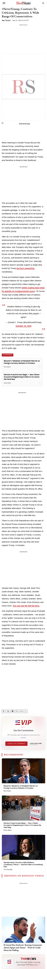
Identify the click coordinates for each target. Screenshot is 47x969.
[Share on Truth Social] (8, 711)
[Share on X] (3, 711)
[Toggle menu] (4, 3)
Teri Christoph (8, 869)
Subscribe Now (36, 743)
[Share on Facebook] (12, 711)
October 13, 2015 (23, 326)
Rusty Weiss (8, 830)
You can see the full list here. (26, 606)
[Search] (43, 3)
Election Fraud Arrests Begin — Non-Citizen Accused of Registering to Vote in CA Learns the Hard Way (22, 825)
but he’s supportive (26, 268)
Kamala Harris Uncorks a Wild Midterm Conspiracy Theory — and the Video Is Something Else (23, 864)
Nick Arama (7, 791)
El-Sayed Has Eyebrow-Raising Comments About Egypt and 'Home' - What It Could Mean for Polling (23, 947)
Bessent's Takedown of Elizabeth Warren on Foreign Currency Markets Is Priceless (21, 787)
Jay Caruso (6, 20)
